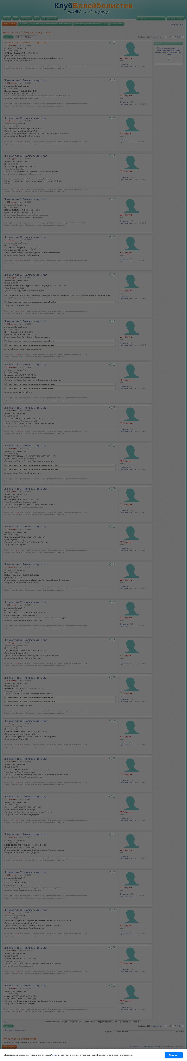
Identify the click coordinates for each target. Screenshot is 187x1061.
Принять (173, 1055)
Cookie (54, 1055)
